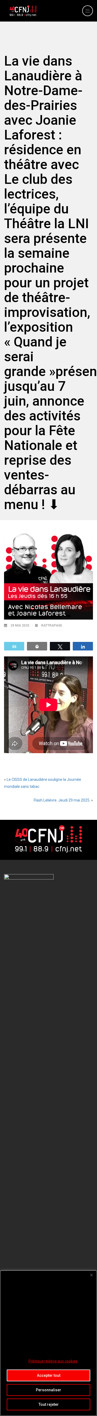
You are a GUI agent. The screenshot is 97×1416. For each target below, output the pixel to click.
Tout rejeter (49, 1404)
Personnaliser (48, 1390)
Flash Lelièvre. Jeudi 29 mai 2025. (62, 800)
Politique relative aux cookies (53, 1361)
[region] (48, 1343)
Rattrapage (51, 625)
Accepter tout (48, 1375)
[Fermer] (91, 1275)
